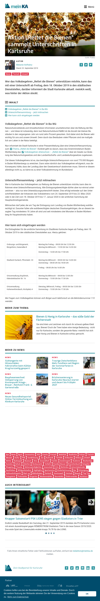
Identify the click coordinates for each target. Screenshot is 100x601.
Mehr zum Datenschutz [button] (18, 597)
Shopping (10, 467)
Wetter (8, 461)
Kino (36, 461)
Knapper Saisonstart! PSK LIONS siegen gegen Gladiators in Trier (44, 518)
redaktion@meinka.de (83, 551)
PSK (23, 458)
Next (91, 502)
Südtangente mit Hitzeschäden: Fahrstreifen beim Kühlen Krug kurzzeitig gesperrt (18, 364)
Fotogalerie (10, 476)
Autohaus (84, 476)
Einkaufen (69, 458)
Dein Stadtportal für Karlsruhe (27, 568)
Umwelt (25, 74)
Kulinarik (49, 458)
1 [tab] (46, 533)
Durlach (48, 473)
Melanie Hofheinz (24, 65)
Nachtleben (10, 470)
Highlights (37, 470)
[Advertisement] (50, 431)
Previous (9, 502)
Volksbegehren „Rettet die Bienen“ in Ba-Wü (28, 109)
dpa (7, 454)
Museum (28, 461)
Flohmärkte (22, 476)
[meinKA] (16, 6)
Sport (20, 454)
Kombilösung (32, 458)
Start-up (26, 473)
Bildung (78, 458)
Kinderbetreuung (64, 470)
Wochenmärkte (46, 476)
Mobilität (62, 454)
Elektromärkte (71, 476)
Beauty (78, 473)
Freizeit (53, 454)
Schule (18, 464)
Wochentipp (88, 461)
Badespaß (18, 461)
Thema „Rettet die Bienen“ (25, 149)
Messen (9, 458)
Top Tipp (86, 473)
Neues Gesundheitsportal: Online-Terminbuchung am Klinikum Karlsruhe (18, 399)
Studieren (76, 461)
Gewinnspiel (65, 461)
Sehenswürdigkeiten (33, 467)
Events (45, 454)
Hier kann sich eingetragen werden (24, 115)
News (8, 74)
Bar (74, 470)
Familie (54, 461)
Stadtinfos (72, 454)
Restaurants (37, 464)
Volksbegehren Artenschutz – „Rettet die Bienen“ (46, 152)
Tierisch (16, 74)
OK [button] (87, 594)
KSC (38, 454)
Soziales (9, 464)
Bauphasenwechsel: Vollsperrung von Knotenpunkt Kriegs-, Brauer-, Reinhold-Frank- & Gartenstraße (18, 382)
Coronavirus (30, 454)
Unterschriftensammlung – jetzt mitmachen (28, 112)
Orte (57, 467)
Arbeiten (26, 464)
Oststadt (69, 473)
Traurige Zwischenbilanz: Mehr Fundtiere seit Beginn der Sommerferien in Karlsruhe (65, 364)
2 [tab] (48, 533)
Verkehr (48, 464)
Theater (19, 467)
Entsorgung (83, 470)
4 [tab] (54, 533)
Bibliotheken (37, 473)
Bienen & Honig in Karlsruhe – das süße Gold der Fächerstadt (65, 318)
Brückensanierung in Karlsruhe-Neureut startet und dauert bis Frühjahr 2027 (65, 381)
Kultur (17, 458)
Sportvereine (49, 470)
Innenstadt (48, 467)
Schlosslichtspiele (13, 473)
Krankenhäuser (59, 464)
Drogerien (33, 476)
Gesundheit (44, 461)
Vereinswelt (58, 473)
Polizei (82, 454)
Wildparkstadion (24, 470)
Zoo (42, 458)
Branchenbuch (74, 464)
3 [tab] (51, 533)
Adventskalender (78, 467)
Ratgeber (86, 464)
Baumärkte (59, 476)
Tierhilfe (59, 458)
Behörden (65, 467)
